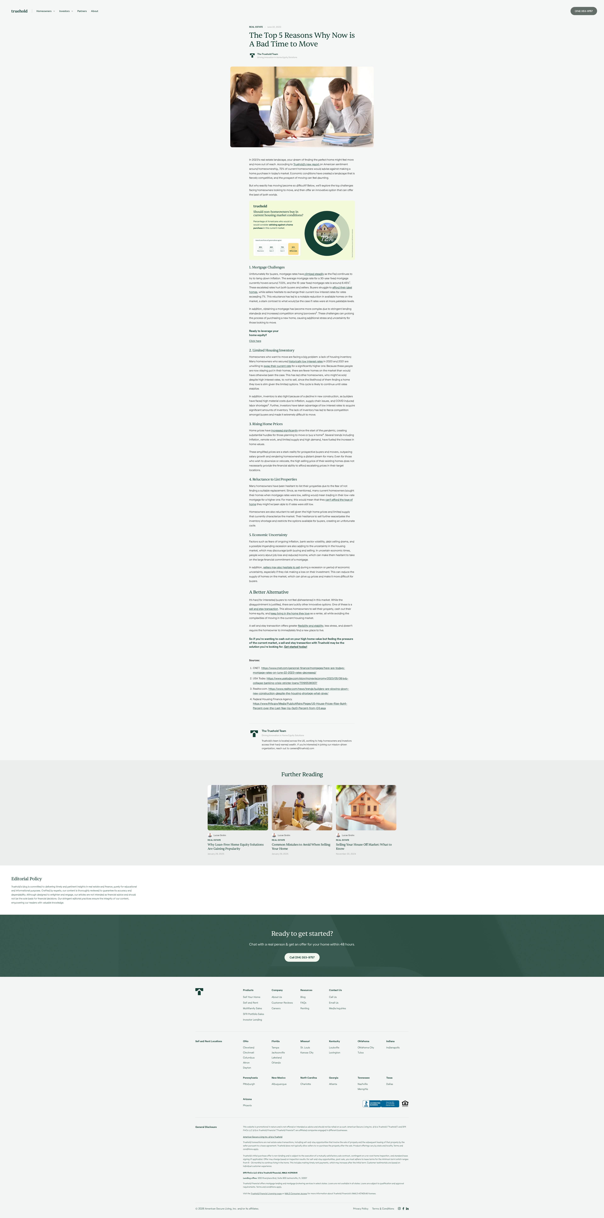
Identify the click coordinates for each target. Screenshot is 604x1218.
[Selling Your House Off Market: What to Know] (366, 820)
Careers (276, 1008)
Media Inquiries (337, 1008)
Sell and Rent (250, 1002)
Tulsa (361, 1052)
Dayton (247, 1067)
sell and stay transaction (263, 608)
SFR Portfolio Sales (253, 1013)
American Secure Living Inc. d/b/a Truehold (262, 1137)
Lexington (334, 1052)
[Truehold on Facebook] (403, 1208)
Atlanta (333, 1083)
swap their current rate (277, 365)
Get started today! (295, 646)
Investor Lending (252, 1019)
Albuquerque (279, 1083)
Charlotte (305, 1083)
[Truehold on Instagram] (399, 1208)
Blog (303, 996)
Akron (246, 1062)
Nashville (363, 1083)
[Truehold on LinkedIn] (407, 1208)
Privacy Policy (360, 1208)
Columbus (249, 1057)
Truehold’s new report (306, 164)
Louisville (334, 1047)
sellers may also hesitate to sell (281, 567)
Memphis (363, 1088)
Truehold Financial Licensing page (266, 1193)
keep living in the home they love (290, 613)
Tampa (275, 1047)
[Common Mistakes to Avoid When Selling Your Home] (302, 820)
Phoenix (247, 1105)
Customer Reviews (282, 1002)
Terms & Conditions (383, 1208)
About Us (277, 996)
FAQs (303, 1002)
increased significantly (284, 430)
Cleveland (248, 1047)
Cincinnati (248, 1052)
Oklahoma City (366, 1047)
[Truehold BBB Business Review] (381, 1103)
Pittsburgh (249, 1083)
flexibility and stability (310, 625)
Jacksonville (278, 1052)
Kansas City (306, 1052)
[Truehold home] (19, 11)
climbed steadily (314, 273)
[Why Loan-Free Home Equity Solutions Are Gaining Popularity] (238, 820)
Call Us (333, 996)
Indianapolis (393, 1047)
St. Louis (305, 1047)
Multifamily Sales (252, 1008)
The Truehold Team (267, 54)
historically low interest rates (306, 361)
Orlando (276, 1062)
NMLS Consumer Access (296, 1193)
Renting (304, 1008)
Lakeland (277, 1057)
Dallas (389, 1083)
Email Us (333, 1002)
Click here (255, 340)
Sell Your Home (251, 996)
